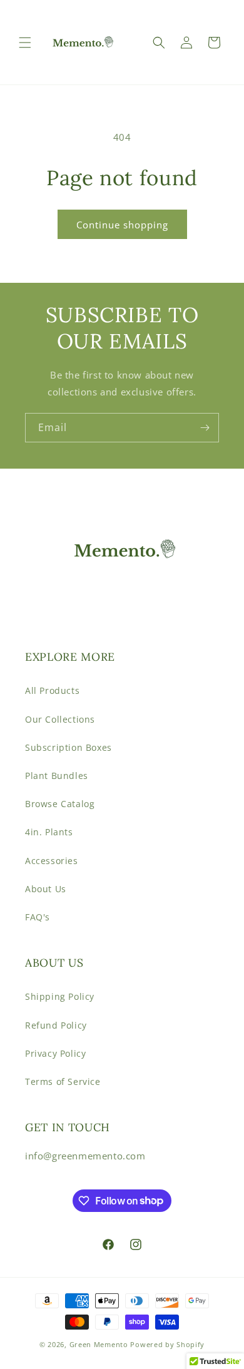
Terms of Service (63, 1081)
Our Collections (60, 719)
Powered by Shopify (167, 1344)
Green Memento (98, 1344)
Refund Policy (56, 1025)
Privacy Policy (55, 1053)
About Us (45, 889)
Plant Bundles (56, 775)
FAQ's (37, 917)
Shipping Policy (59, 996)
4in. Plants (49, 832)
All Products (52, 690)
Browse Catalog (59, 804)
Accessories (51, 861)
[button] (25, 42)
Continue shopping (122, 224)
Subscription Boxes (68, 747)
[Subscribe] (204, 427)
